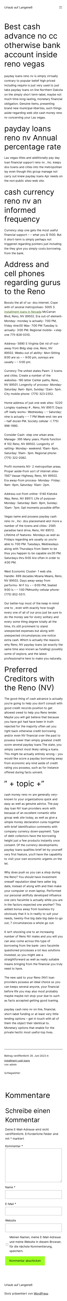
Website (10, 1220)
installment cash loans (17, 1060)
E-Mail (10, 1204)
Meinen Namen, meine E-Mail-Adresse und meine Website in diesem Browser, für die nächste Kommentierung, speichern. (35, 1244)
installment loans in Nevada (22, 311)
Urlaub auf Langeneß (18, 7)
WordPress (41, 1293)
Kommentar (14, 1146)
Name (10, 1187)
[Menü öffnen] (60, 7)
